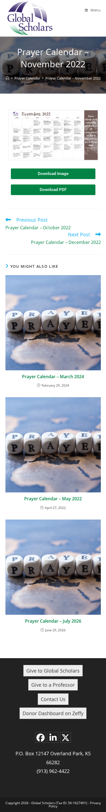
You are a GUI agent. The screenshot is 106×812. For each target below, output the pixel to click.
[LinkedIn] (53, 737)
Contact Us (53, 699)
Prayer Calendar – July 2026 (53, 621)
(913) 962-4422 (53, 771)
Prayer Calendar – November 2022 (73, 78)
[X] (65, 737)
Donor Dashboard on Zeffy (53, 713)
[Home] (7, 78)
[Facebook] (40, 737)
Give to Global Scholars (53, 670)
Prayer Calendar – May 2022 (53, 499)
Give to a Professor (53, 685)
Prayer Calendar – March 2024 (53, 377)
